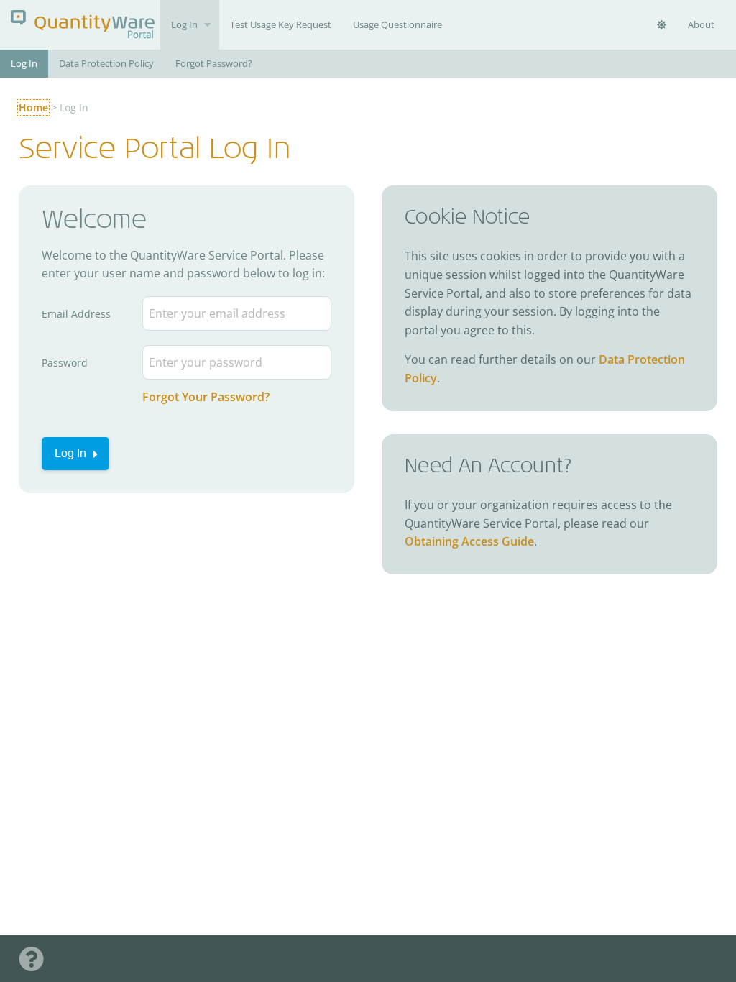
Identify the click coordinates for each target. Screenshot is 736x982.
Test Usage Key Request (280, 24)
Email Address (76, 314)
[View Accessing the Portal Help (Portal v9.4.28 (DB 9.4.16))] (31, 958)
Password (65, 363)
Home (33, 107)
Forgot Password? (213, 63)
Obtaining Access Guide (469, 541)
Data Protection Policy (106, 63)
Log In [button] (70, 453)
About (701, 24)
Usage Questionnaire (397, 24)
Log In (184, 24)
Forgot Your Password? (206, 397)
